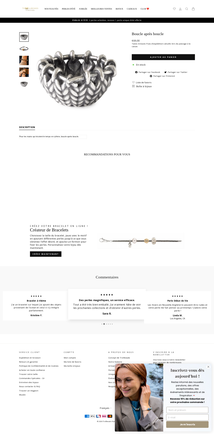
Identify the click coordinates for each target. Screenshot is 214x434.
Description (27, 127)
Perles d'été (68, 9)
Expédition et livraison (29, 357)
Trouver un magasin (28, 390)
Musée (22, 394)
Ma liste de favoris (72, 362)
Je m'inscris (187, 424)
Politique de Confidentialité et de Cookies (39, 366)
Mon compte (70, 357)
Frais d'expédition (154, 43)
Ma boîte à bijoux (72, 366)
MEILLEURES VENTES (101, 9)
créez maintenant (46, 254)
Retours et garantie (28, 362)
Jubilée (83, 9)
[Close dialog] (208, 367)
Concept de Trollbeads (119, 357)
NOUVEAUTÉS (51, 9)
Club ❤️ (145, 9)
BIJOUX (119, 9)
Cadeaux (132, 9)
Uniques (112, 374)
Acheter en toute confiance (32, 370)
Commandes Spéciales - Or (32, 378)
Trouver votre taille (28, 374)
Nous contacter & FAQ (29, 386)
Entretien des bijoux (29, 382)
